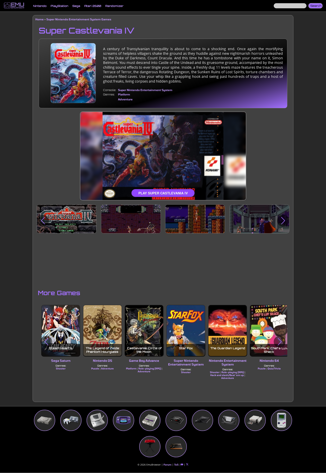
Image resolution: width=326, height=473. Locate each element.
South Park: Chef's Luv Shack (269, 350)
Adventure (125, 99)
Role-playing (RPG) (149, 368)
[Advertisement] (163, 260)
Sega (76, 6)
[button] (43, 221)
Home (39, 19)
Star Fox (186, 348)
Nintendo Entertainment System (227, 362)
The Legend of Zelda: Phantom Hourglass (103, 350)
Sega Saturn (60, 361)
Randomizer (114, 6)
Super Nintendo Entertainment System (145, 90)
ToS (176, 464)
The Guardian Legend (227, 348)
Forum (167, 464)
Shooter (61, 368)
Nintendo (40, 6)
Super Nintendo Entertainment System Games (78, 19)
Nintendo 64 (269, 361)
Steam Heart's (60, 348)
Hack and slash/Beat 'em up (227, 375)
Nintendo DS (102, 361)
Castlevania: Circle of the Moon (144, 350)
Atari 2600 (92, 6)
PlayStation (59, 6)
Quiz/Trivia (274, 368)
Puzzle (95, 368)
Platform (124, 94)
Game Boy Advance (144, 361)
